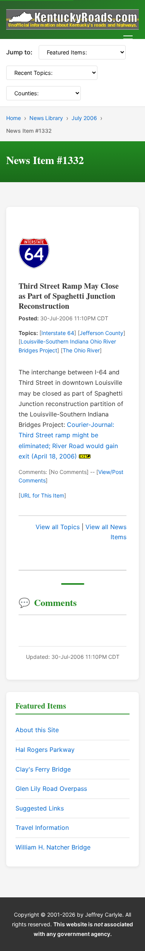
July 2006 (84, 118)
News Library (46, 118)
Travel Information (42, 827)
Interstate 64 (57, 333)
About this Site (37, 730)
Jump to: (19, 52)
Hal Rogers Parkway (45, 749)
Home (13, 118)
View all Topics (58, 527)
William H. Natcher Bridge (52, 847)
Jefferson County (101, 333)
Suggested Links (39, 808)
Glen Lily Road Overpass (51, 788)
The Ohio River (81, 350)
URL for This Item (42, 495)
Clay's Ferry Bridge (43, 769)
